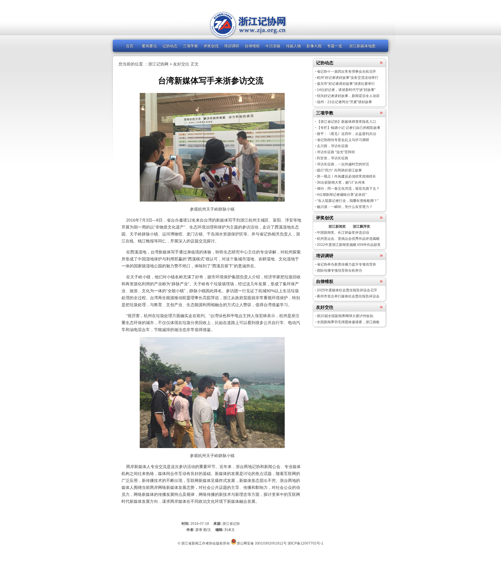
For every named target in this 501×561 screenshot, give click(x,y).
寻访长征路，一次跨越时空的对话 (343, 164)
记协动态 (169, 46)
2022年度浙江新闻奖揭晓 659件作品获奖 (349, 245)
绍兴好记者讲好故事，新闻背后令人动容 (348, 96)
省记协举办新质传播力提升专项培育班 (346, 264)
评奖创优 (211, 46)
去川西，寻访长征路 (332, 146)
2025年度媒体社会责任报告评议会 (347, 290)
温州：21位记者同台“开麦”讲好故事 (344, 102)
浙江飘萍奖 (361, 226)
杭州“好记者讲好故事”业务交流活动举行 (347, 78)
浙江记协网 (158, 64)
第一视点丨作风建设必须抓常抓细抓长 (346, 176)
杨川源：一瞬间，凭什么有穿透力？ (345, 207)
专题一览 (334, 46)
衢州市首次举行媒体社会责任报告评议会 (348, 296)
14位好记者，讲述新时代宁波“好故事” (346, 90)
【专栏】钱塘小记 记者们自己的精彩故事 (348, 128)
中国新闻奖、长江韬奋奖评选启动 (343, 233)
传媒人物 (293, 46)
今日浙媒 (272, 46)
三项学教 (190, 46)
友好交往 (181, 64)
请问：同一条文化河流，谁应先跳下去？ (348, 189)
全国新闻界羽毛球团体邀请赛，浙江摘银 (348, 322)
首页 (129, 46)
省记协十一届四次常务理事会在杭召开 (346, 72)
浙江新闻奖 (337, 226)
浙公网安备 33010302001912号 (262, 543)
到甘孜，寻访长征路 (332, 158)
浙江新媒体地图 (362, 46)
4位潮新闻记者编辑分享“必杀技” (341, 195)
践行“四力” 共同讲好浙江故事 (339, 170)
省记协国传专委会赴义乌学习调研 (343, 140)
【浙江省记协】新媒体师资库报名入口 (346, 122)
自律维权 (252, 46)
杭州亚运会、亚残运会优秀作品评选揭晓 (348, 239)
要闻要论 (149, 46)
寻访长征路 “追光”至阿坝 (336, 152)
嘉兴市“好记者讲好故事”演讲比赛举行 (346, 84)
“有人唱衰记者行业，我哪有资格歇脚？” (347, 201)
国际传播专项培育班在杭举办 (339, 270)
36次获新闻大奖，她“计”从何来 (341, 182)
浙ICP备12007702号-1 (305, 543)
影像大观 (314, 46)
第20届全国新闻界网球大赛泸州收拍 (345, 316)
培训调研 (231, 46)
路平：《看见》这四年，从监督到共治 (346, 134)
